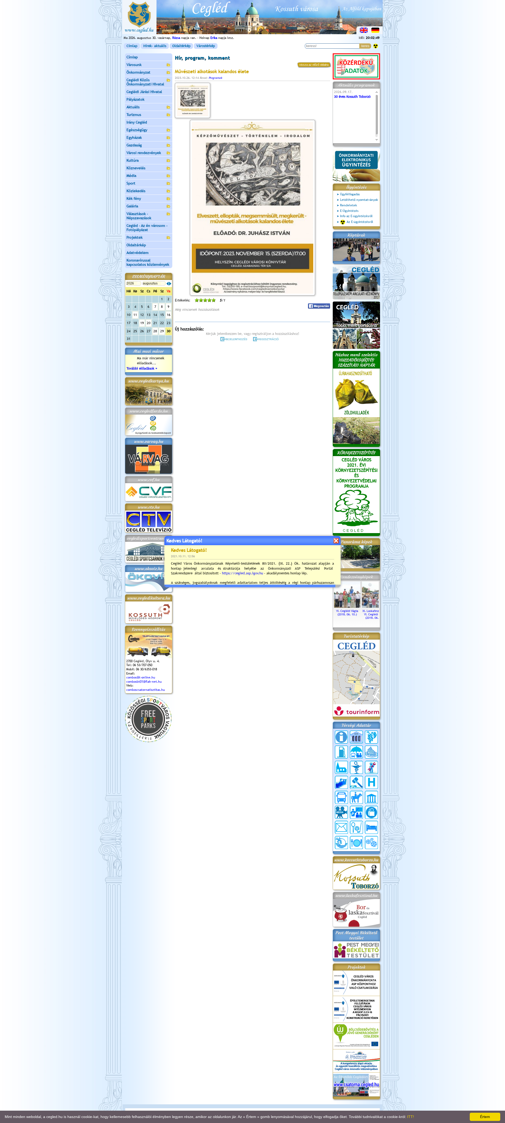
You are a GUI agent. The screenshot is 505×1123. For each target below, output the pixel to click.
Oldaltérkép (181, 46)
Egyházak (134, 137)
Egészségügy (137, 130)
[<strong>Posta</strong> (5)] (341, 827)
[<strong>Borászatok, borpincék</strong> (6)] (371, 737)
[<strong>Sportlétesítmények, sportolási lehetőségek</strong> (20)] (356, 827)
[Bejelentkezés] (234, 339)
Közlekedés (136, 191)
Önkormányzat (138, 72)
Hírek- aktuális (154, 46)
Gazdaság (134, 145)
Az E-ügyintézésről (360, 222)
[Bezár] (336, 540)
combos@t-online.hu (140, 677)
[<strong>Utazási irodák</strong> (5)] (341, 842)
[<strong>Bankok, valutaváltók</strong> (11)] (356, 737)
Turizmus (134, 115)
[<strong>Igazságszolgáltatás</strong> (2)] (356, 782)
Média (131, 175)
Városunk (134, 65)
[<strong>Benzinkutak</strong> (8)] (341, 752)
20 (148, 323)
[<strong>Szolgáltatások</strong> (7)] (371, 842)
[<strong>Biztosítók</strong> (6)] (356, 752)
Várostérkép (205, 46)
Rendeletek (348, 205)
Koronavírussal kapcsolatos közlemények (148, 262)
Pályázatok (135, 99)
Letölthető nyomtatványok (359, 200)
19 (142, 323)
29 (162, 331)
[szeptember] (170, 283)
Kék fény (134, 198)
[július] (167, 283)
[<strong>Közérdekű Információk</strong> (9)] (341, 737)
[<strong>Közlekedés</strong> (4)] (341, 797)
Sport (131, 183)
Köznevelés (136, 168)
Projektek (135, 237)
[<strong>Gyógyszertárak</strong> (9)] (356, 767)
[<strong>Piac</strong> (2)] (371, 812)
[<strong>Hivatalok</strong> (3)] (341, 782)
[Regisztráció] (267, 339)
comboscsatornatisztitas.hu (145, 690)
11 (135, 315)
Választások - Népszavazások (139, 216)
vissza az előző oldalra (314, 64)
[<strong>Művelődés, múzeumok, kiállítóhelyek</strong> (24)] (371, 797)
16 (168, 315)
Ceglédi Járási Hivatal (144, 92)
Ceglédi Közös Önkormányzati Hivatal (145, 82)
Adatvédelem (138, 253)
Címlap (132, 46)
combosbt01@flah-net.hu (144, 681)
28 (155, 331)
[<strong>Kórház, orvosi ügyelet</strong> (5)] (371, 782)
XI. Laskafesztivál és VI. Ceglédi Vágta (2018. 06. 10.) (375, 614)
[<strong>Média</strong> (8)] (341, 812)
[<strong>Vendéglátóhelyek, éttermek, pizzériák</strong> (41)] (356, 842)
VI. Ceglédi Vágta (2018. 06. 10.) (347, 612)
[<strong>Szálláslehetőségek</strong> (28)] (371, 827)
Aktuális (133, 107)
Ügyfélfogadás (350, 194)
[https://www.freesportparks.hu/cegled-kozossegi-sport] (148, 741)
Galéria (132, 206)
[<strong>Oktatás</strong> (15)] (356, 812)
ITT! (410, 1117)
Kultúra (133, 160)
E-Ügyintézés (349, 211)
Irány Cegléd (137, 122)
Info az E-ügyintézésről (356, 216)
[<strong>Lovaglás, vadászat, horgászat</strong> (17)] (356, 797)
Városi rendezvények (144, 153)
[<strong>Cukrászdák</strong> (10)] (371, 752)
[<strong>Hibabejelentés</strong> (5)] (371, 767)
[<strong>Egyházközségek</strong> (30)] (341, 767)
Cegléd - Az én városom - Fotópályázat (147, 227)
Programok (215, 77)
